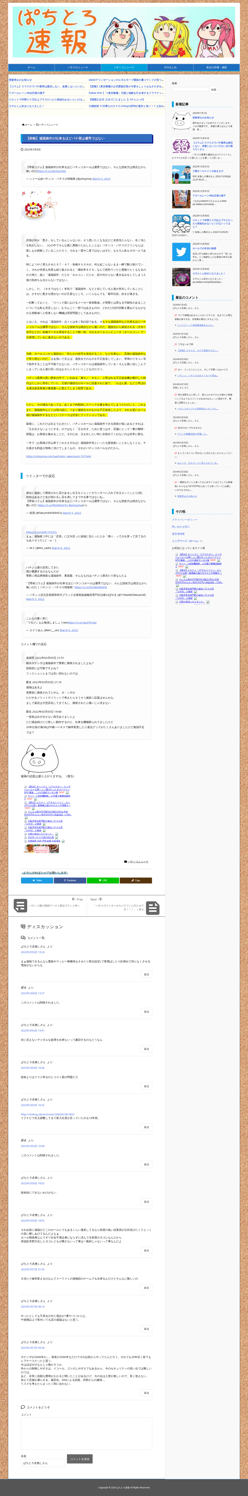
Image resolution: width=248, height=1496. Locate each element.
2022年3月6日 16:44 (32, 1146)
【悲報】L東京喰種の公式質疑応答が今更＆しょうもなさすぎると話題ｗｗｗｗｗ (135, 86)
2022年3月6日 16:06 (32, 1067)
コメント (26, 1414)
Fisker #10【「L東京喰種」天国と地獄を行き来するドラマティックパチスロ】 (134, 93)
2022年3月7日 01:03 (32, 1269)
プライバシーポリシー (184, 519)
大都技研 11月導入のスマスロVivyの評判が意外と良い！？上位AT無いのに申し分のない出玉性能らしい (148, 106)
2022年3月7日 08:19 (32, 1306)
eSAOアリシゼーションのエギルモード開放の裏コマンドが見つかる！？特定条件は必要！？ (142, 79)
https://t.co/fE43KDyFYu (53, 505)
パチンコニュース (48, 124)
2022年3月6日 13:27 (32, 993)
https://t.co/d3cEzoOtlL (51, 171)
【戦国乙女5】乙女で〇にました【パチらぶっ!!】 (117, 99)
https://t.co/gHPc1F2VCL (41, 532)
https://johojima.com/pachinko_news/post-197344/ (58, 456)
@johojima (75, 505)
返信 (146, 974)
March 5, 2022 (101, 178)
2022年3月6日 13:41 (32, 1030)
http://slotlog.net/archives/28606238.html (47, 1114)
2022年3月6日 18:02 (32, 1183)
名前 (23, 1456)
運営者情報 (178, 533)
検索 (174, 83)
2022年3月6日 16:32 (32, 1105)
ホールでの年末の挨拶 (204, 248)
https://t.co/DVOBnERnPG (90, 587)
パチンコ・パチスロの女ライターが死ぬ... (197, 375)
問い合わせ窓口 (181, 526)
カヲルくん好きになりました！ (26, 106)
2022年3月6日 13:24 (32, 952)
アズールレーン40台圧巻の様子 (27, 93)
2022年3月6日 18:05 (32, 1220)
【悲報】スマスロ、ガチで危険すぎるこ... (197, 350)
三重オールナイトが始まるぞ (208, 171)
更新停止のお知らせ (20, 79)
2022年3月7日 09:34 (32, 1347)
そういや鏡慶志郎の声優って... (192, 433)
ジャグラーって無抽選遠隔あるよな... (195, 325)
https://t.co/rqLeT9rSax (82, 622)
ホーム (28, 124)
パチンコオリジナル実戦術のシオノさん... (197, 408)
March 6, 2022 (61, 548)
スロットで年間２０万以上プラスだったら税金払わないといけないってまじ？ (53, 99)
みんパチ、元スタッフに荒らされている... (197, 463)
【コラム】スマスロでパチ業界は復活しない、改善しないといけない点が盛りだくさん (58, 86)
